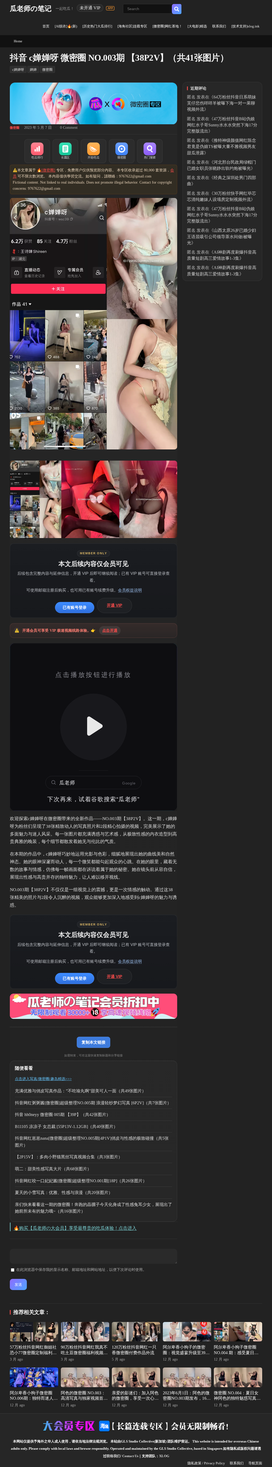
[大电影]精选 (197, 26)
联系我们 (219, 26)
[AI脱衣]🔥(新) (66, 26)
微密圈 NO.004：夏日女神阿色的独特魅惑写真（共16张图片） (236, 1398)
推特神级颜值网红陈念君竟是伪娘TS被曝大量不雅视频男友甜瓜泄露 (221, 146)
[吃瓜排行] (37, 151)
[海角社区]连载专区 (132, 26)
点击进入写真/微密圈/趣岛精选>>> (43, 1079)
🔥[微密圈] (46, 170)
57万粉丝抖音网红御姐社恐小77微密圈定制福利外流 (33, 1353)
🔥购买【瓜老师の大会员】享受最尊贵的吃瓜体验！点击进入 (75, 1228)
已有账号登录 (75, 607)
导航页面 (255, 1463)
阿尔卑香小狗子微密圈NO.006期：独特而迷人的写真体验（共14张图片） (34, 1398)
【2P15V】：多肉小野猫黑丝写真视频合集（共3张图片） (68, 1157)
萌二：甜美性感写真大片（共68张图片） (53, 1169)
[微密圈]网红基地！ (167, 26)
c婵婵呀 (18, 70)
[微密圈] (121, 151)
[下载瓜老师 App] (110, 8)
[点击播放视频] (93, 727)
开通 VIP (114, 605)
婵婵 (33, 70)
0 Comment (69, 128)
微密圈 (47, 70)
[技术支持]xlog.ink (245, 26)
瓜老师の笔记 (31, 9)
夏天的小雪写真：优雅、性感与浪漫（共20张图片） (64, 1192)
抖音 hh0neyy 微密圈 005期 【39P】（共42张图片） (62, 1114)
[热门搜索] (150, 151)
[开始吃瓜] (93, 151)
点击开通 (109, 631)
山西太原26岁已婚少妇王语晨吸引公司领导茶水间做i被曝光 (221, 236)
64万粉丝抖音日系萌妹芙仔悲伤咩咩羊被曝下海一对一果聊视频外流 (221, 103)
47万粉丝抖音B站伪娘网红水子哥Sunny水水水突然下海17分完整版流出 (222, 125)
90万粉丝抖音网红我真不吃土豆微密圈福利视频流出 (84, 1353)
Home (18, 41)
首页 (45, 26)
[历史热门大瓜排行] (97, 26)
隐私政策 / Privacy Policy (206, 1463)
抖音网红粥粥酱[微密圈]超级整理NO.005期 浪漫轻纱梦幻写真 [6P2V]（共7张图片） (93, 1103)
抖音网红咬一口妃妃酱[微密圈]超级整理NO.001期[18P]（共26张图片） (81, 1181)
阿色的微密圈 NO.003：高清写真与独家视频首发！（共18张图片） (83, 1398)
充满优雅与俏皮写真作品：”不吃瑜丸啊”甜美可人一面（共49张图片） (80, 1091)
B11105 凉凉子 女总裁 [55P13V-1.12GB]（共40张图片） (66, 1126)
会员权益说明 (130, 590)
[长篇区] (65, 151)
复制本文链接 (93, 1042)
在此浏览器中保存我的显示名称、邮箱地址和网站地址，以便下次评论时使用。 (81, 1270)
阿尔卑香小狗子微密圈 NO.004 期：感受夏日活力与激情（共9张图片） (236, 1353)
